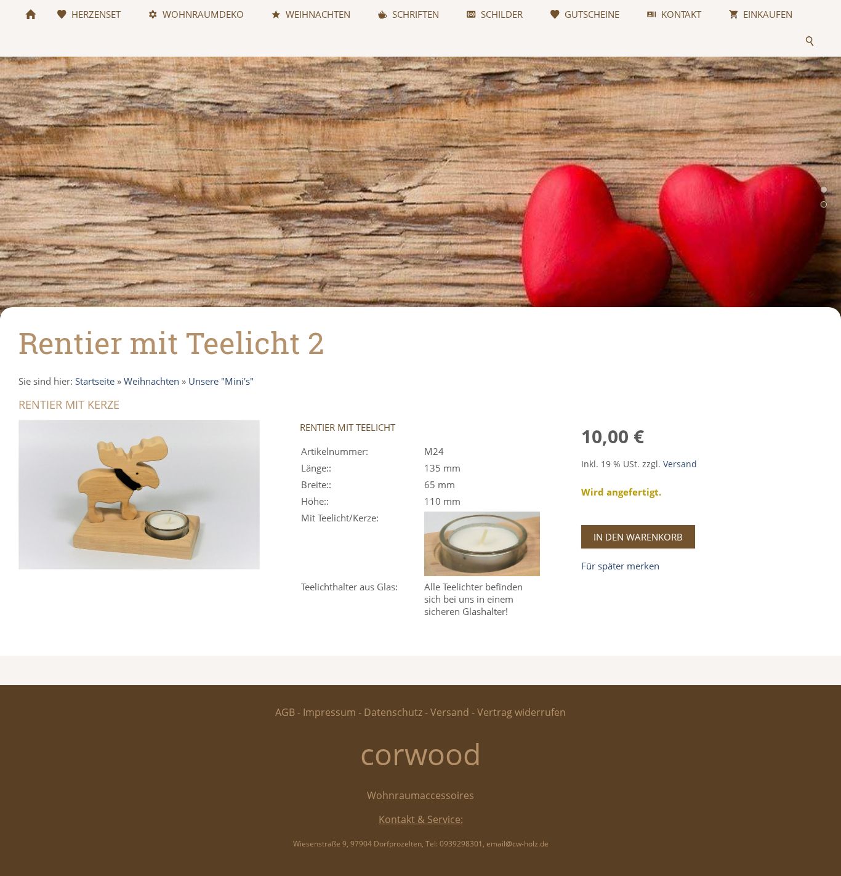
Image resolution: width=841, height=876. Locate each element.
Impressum (329, 712)
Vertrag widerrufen (521, 712)
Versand (680, 464)
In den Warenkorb (638, 537)
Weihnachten (151, 381)
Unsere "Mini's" (221, 381)
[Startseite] (30, 14)
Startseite (95, 381)
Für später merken (620, 566)
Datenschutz (393, 712)
